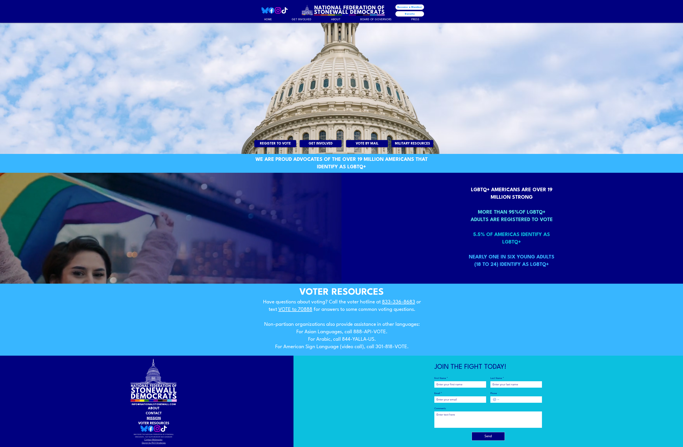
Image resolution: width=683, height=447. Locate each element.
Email (438, 393)
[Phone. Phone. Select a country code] (496, 399)
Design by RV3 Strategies (154, 443)
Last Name (497, 378)
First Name (441, 378)
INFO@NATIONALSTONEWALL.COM (154, 404)
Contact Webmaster (153, 440)
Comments (440, 408)
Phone (493, 393)
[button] (415, 20)
